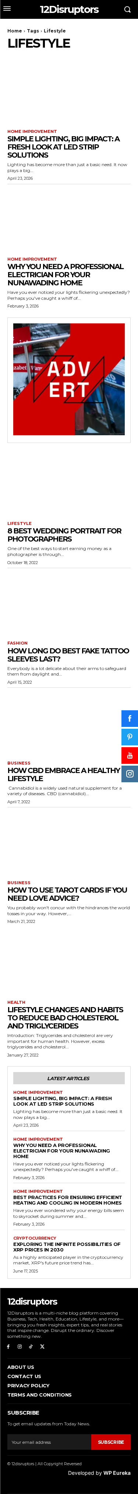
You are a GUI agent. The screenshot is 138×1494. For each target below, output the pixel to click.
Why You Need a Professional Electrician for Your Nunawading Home (65, 274)
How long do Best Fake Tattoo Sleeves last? (68, 654)
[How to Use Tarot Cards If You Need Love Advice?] (69, 842)
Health (16, 1002)
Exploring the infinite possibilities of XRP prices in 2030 (67, 1247)
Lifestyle (19, 523)
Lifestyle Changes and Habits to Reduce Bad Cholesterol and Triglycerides (65, 1017)
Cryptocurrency (34, 1238)
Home (14, 31)
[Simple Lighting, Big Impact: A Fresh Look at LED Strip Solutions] (69, 91)
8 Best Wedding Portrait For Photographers (64, 534)
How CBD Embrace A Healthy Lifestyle (63, 774)
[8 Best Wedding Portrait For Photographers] (69, 483)
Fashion (17, 643)
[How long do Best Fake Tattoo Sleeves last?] (69, 603)
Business (19, 763)
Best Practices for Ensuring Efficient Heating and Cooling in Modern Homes (67, 1200)
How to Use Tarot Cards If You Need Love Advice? (67, 894)
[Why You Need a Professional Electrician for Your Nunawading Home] (69, 219)
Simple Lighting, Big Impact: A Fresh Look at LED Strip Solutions (63, 146)
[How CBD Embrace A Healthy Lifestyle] (69, 722)
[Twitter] (42, 1347)
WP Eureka (117, 1473)
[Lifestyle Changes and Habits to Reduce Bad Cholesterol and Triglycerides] (69, 962)
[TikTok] (31, 1347)
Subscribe (111, 1442)
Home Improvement (32, 131)
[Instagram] (20, 1347)
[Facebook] (8, 1347)
